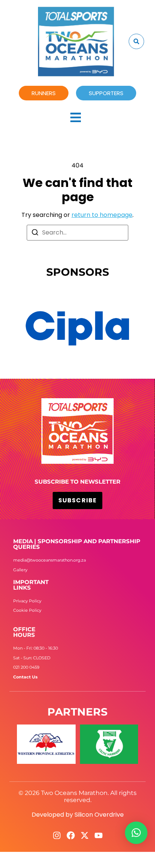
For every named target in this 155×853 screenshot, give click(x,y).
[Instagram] (57, 835)
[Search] (35, 234)
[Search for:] (77, 233)
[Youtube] (98, 835)
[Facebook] (71, 835)
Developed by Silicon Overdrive (78, 814)
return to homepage (101, 215)
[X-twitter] (85, 835)
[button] (136, 833)
